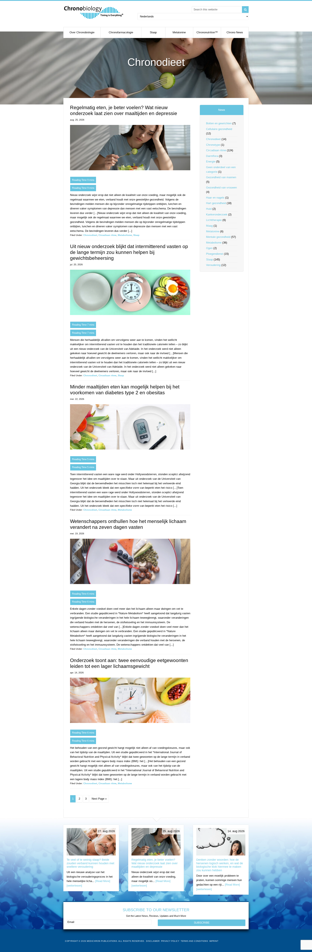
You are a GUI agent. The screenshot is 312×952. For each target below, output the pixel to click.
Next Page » (99, 798)
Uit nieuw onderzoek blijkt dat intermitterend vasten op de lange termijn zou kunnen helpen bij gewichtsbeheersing (129, 252)
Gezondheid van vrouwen (221, 187)
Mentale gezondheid (218, 236)
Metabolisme (125, 235)
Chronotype (213, 144)
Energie (210, 161)
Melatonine (212, 231)
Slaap (136, 235)
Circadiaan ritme (107, 235)
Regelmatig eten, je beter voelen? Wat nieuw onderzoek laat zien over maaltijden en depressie (154, 863)
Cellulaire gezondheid (219, 129)
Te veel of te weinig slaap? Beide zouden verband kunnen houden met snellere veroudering (90, 863)
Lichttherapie (214, 220)
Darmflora (212, 156)
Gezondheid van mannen (221, 177)
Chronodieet (90, 235)
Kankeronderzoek (216, 214)
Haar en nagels (215, 197)
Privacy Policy (170, 941)
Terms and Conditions (194, 941)
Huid (209, 208)
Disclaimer (153, 941)
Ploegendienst (214, 253)
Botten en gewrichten (219, 123)
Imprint (213, 941)
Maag (209, 225)
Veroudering (213, 265)
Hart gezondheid (216, 203)
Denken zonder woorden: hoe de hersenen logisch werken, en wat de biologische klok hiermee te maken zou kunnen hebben (219, 865)
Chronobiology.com (93, 12)
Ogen (209, 248)
